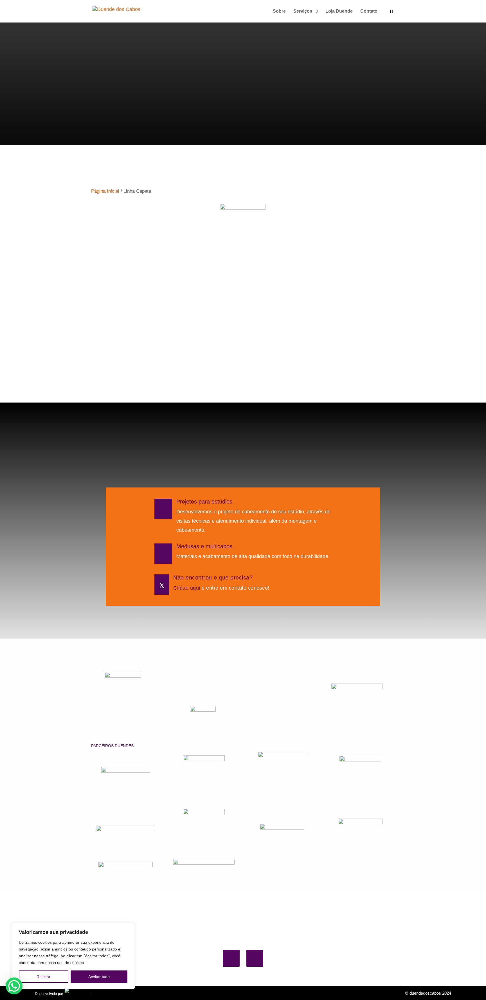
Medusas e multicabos (204, 546)
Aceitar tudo (99, 976)
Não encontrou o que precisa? (213, 577)
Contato (368, 11)
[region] (73, 956)
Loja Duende (339, 11)
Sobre (279, 11)
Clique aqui (186, 588)
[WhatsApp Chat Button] (14, 985)
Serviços (302, 11)
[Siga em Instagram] (254, 958)
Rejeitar (43, 976)
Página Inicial (105, 191)
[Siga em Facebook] (231, 958)
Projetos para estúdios (204, 501)
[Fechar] (129, 927)
